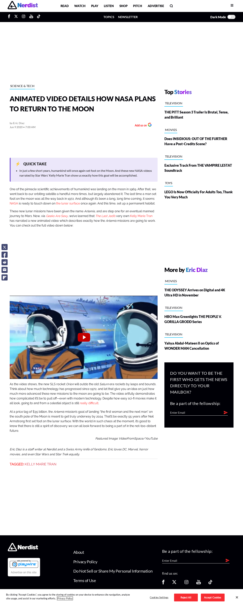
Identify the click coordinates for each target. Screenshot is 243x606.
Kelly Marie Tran (141, 216)
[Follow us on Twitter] (174, 583)
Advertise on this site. (24, 572)
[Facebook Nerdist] (10, 17)
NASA (14, 203)
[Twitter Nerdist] (16, 17)
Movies (171, 129)
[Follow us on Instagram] (186, 583)
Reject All (186, 597)
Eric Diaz (18, 123)
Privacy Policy (85, 561)
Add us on (140, 126)
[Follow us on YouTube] (198, 583)
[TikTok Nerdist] (38, 17)
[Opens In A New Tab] (24, 564)
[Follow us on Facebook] (163, 583)
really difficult (89, 403)
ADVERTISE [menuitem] (156, 6)
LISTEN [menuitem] (109, 6)
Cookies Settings (159, 597)
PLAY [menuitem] (94, 6)
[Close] (237, 597)
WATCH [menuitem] (79, 6)
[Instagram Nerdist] (23, 17)
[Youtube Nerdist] (31, 17)
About (78, 552)
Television (173, 103)
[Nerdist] (23, 6)
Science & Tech (22, 86)
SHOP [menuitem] (123, 6)
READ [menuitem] (65, 6)
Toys (168, 183)
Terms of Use (84, 580)
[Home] (23, 550)
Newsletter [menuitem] (128, 17)
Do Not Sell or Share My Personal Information (113, 571)
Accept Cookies (212, 597)
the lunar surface (68, 203)
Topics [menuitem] (108, 17)
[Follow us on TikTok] (210, 583)
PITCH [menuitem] (137, 6)
